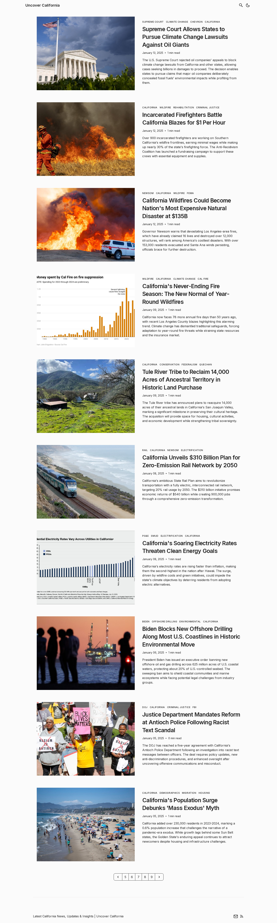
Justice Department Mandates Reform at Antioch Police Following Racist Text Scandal (191, 722)
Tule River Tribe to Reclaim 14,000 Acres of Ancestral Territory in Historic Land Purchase (185, 379)
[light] (248, 5)
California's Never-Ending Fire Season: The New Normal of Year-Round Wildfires (185, 294)
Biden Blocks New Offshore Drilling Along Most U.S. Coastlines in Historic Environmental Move (191, 636)
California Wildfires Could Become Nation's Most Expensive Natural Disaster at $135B (186, 208)
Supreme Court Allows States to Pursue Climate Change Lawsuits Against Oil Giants (185, 37)
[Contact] (236, 916)
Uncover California (42, 5)
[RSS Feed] (242, 916)
